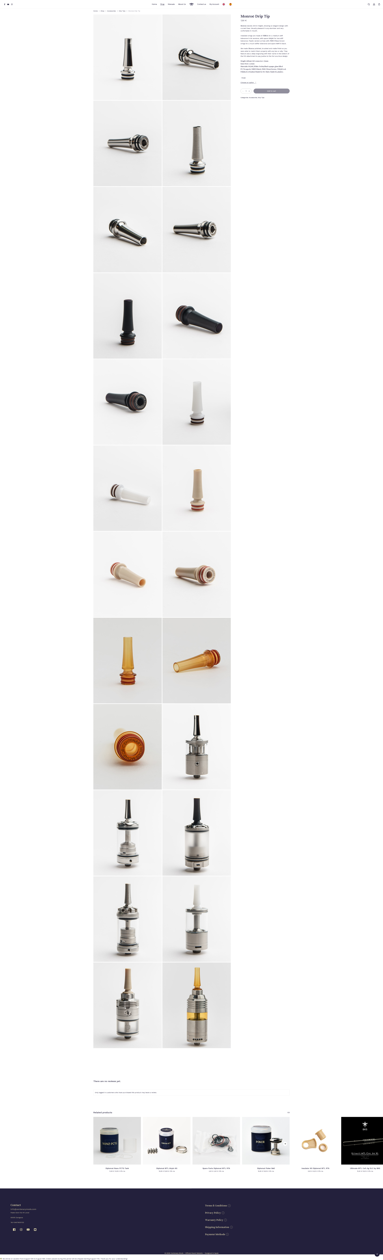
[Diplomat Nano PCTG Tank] (117, 1141)
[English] (224, 4)
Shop (102, 11)
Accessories (111, 11)
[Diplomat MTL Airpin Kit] (167, 1141)
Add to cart (271, 91)
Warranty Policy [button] (214, 1220)
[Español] (231, 4)
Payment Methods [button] (215, 1234)
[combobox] (248, 82)
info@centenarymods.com (23, 1209)
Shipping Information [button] (217, 1227)
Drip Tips (122, 11)
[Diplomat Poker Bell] (266, 1141)
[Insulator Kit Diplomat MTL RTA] (315, 1141)
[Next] (285, 1144)
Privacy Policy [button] (213, 1213)
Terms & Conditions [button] (216, 1205)
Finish (244, 78)
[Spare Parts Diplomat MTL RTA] (216, 1141)
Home (95, 11)
